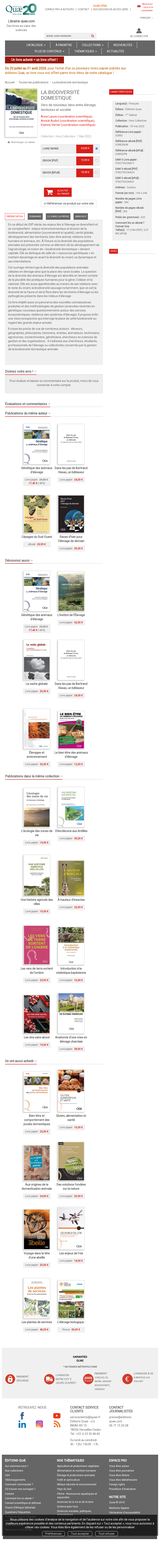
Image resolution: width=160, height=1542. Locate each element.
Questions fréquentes (17, 1512)
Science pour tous (67, 1506)
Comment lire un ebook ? (19, 1498)
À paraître (64, 45)
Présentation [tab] (14, 216)
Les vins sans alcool (37, 1037)
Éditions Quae (133, 109)
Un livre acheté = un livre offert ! (34, 60)
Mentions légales (119, 1508)
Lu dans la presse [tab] (58, 216)
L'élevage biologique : (71, 1322)
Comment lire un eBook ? (129, 222)
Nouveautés (123, 45)
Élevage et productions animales (76, 1475)
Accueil (10, 82)
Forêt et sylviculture (68, 1479)
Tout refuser (106, 1533)
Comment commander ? (19, 1484)
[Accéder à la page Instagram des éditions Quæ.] (39, 1424)
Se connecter (139, 36)
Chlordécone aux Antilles (71, 831)
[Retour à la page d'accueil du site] (21, 9)
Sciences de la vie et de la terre (75, 1502)
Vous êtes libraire (119, 1475)
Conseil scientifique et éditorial (23, 1503)
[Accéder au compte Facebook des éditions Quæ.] (22, 1416)
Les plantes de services (37, 1322)
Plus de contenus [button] (48, 51)
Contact (83, 9)
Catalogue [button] (35, 45)
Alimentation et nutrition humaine (76, 1470)
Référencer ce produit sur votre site (70, 203)
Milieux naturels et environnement (76, 1484)
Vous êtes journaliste (121, 1470)
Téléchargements (15, 1479)
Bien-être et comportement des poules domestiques (37, 1120)
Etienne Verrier (50, 125)
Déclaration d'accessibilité (124, 1512)
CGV (7, 1475)
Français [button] (145, 17)
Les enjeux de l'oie (71, 1253)
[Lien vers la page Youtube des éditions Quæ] (57, 1416)
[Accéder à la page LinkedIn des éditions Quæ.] (22, 1424)
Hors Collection (65, 136)
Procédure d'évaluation (122, 1489)
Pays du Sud (64, 1489)
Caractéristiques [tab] (121, 91)
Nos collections (14, 1470)
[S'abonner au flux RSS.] (57, 1424)
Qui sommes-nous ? (16, 1466)
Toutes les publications (34, 82)
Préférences (53, 1533)
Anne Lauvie (49, 116)
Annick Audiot (50, 120)
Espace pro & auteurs (59, 9)
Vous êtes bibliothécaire (123, 1479)
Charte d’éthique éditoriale (20, 1507)
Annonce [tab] (80, 216)
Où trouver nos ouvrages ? (20, 1489)
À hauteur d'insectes (71, 899)
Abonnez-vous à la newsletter (147, 7)
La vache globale (37, 683)
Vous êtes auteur (119, 1466)
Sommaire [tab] (35, 216)
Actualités (115, 51)
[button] (21, 112)
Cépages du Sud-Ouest (37, 536)
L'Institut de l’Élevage (71, 615)
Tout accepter (80, 1533)
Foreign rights (117, 1484)
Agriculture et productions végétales (78, 1466)
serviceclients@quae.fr (85, 1417)
